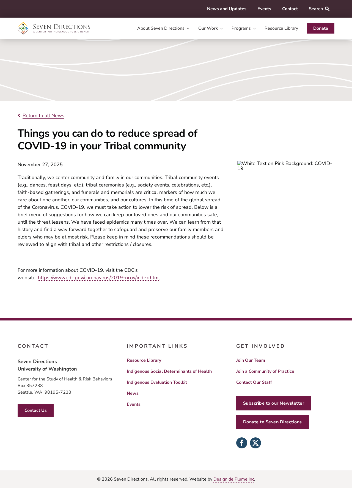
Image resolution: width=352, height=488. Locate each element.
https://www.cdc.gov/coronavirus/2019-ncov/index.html (99, 277)
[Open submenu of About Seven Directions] (187, 28)
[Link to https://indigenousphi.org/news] (19, 115)
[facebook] (241, 442)
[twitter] (255, 442)
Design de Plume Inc (233, 479)
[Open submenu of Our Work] (220, 28)
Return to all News (43, 115)
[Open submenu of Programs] (253, 28)
